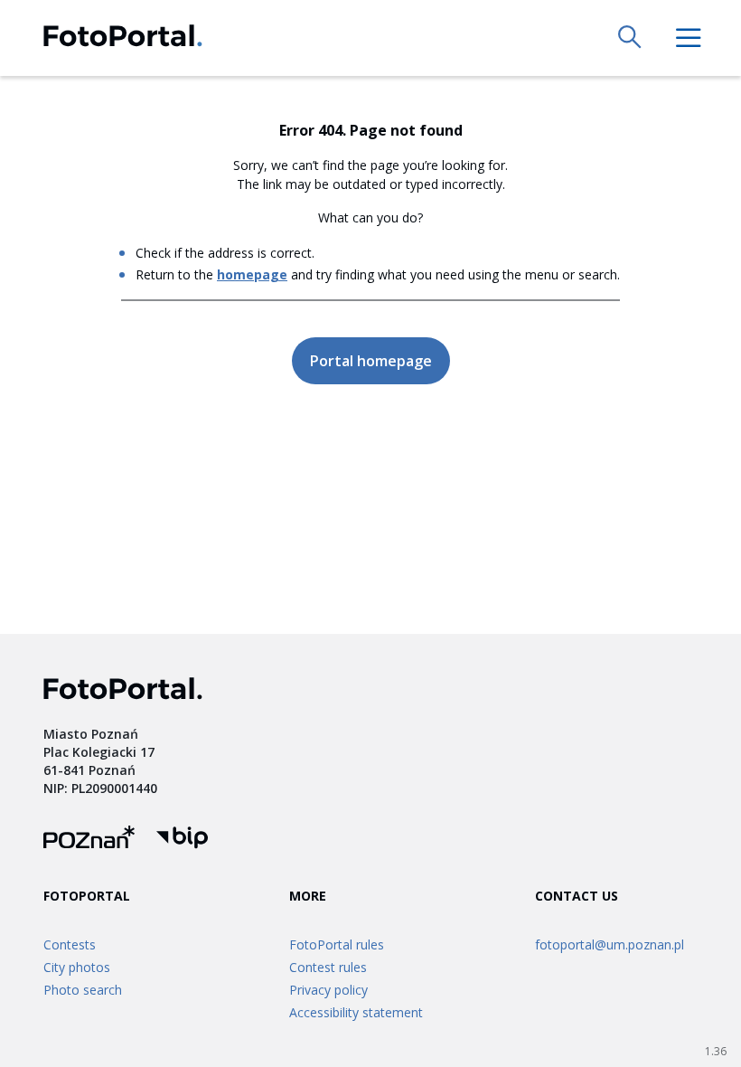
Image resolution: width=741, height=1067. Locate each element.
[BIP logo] (182, 839)
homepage (252, 274)
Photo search (82, 989)
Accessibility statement (356, 1012)
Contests (69, 944)
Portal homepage (371, 361)
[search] (631, 38)
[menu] (688, 38)
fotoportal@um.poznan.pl (609, 944)
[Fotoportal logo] (122, 38)
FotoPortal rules (336, 944)
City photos (76, 967)
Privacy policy (328, 989)
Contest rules (328, 967)
